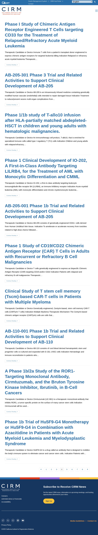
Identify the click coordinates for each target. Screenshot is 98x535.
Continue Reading (13, 64)
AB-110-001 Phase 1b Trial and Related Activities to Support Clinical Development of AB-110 (44, 336)
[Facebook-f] (2, 520)
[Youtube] (22, 520)
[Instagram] (12, 520)
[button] (94, 2)
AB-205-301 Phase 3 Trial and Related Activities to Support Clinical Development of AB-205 (43, 80)
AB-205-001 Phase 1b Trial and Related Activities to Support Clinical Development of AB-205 (44, 211)
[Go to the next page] (87, 469)
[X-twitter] (7, 520)
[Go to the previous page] (41, 469)
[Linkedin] (17, 520)
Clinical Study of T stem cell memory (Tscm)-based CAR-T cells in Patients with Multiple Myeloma (43, 296)
